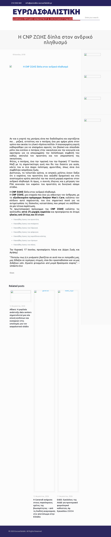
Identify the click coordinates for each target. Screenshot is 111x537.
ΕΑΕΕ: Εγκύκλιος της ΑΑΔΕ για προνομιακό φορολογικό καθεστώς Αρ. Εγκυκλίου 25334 (67, 505)
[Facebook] (93, 3)
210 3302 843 (16, 3)
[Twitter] (97, 3)
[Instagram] (101, 3)
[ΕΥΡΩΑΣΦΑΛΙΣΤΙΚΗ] (46, 14)
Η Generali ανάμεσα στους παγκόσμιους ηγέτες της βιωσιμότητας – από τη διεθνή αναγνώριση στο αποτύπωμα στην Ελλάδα (44, 508)
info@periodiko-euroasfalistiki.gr (39, 3)
